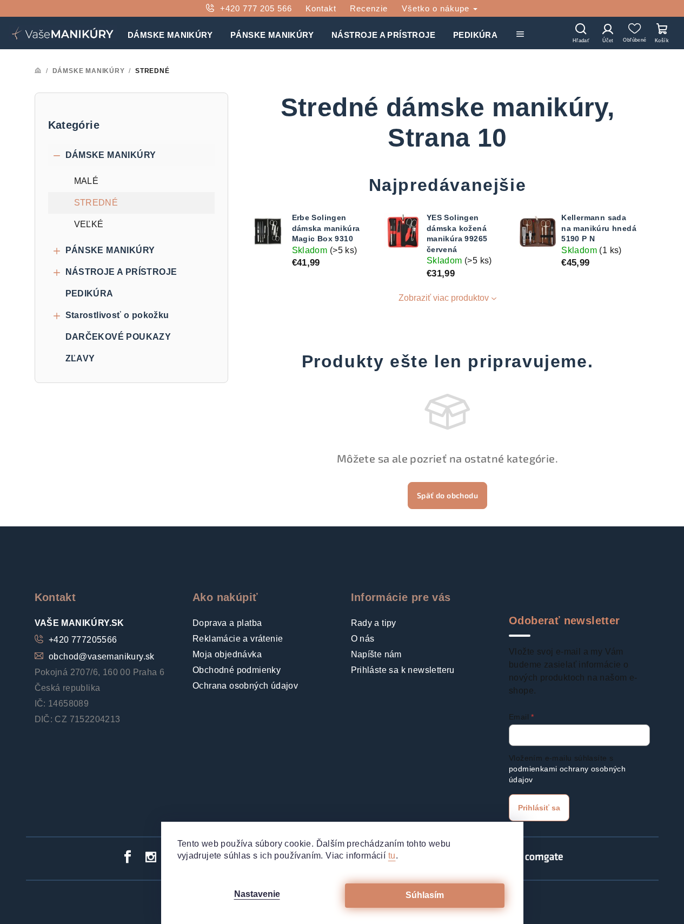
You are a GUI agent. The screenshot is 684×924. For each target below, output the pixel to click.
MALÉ (86, 181)
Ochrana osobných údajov (245, 685)
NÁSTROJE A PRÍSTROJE (121, 271)
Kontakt (321, 8)
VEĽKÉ (89, 224)
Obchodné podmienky (236, 670)
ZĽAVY (80, 358)
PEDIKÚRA (89, 293)
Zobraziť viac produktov (444, 297)
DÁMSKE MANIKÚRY (110, 155)
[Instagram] (151, 856)
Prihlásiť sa (539, 807)
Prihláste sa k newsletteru (403, 670)
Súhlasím (425, 895)
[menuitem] (170, 33)
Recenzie (369, 8)
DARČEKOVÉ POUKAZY (118, 336)
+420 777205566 (83, 639)
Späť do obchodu (447, 495)
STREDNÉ (96, 202)
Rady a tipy (373, 623)
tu (392, 855)
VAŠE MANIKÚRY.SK (79, 623)
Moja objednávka (227, 654)
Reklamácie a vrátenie (237, 638)
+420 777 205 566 (256, 8)
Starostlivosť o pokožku (117, 315)
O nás (363, 638)
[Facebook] (127, 856)
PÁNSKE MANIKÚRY (110, 250)
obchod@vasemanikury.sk (102, 656)
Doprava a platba (227, 623)
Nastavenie (257, 894)
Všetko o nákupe (437, 8)
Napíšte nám (376, 654)
